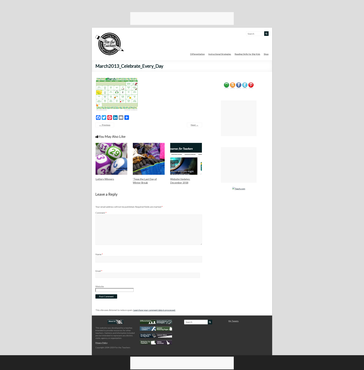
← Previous (104, 125)
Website (99, 286)
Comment (100, 212)
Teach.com (240, 188)
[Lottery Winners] (111, 144)
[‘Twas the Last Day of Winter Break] (149, 144)
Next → (194, 125)
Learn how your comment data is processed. (154, 310)
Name (99, 254)
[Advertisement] (182, 18)
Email (98, 271)
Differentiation (197, 54)
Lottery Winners (105, 179)
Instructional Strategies (219, 54)
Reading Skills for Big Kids (247, 54)
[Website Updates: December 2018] (186, 144)
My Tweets (233, 321)
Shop (266, 54)
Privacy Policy (101, 343)
